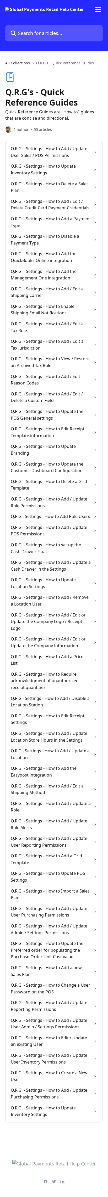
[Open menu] (98, 9)
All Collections (17, 62)
